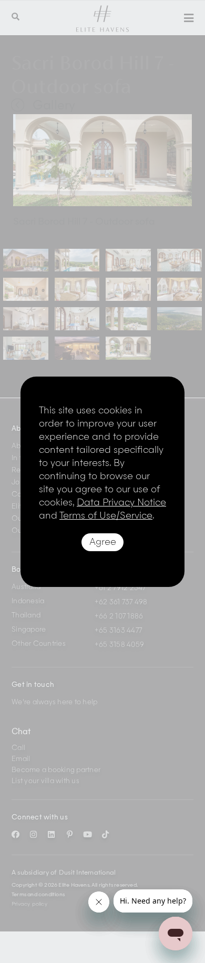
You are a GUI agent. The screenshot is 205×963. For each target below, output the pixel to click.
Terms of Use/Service (105, 516)
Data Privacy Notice (121, 503)
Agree (102, 542)
